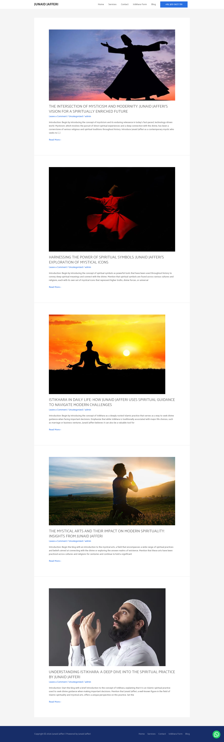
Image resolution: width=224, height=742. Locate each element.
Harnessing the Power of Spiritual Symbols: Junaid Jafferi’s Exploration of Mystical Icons (106, 260)
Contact (124, 4)
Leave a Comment (58, 116)
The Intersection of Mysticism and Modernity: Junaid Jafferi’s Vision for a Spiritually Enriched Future (108, 109)
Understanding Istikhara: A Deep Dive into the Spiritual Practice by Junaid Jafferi (112, 674)
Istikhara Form (140, 4)
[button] (174, 4)
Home (101, 4)
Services (112, 4)
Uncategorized (76, 116)
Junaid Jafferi (46, 4)
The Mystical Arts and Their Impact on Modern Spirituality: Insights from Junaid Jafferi (107, 533)
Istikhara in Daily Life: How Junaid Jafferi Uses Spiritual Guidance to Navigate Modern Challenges (112, 402)
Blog (153, 4)
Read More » (55, 140)
